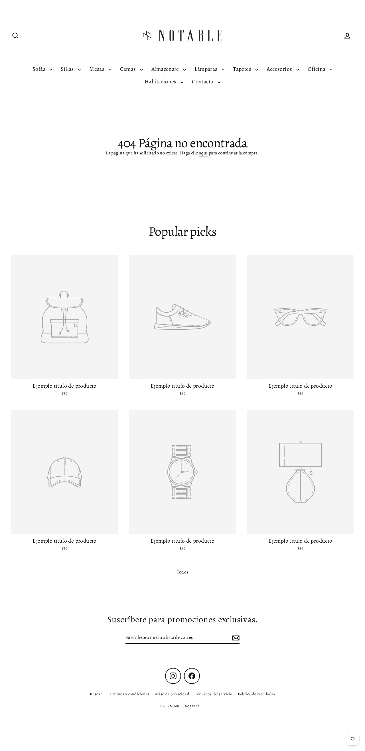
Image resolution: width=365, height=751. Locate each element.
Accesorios (280, 69)
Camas (128, 69)
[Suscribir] (235, 638)
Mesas (97, 69)
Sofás (39, 69)
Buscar (96, 694)
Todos (182, 572)
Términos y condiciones (128, 694)
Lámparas (206, 69)
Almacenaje (165, 69)
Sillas (68, 69)
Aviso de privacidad (172, 694)
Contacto (203, 81)
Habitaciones (161, 81)
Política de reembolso (256, 694)
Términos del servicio (213, 694)
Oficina (317, 69)
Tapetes (242, 69)
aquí (203, 153)
